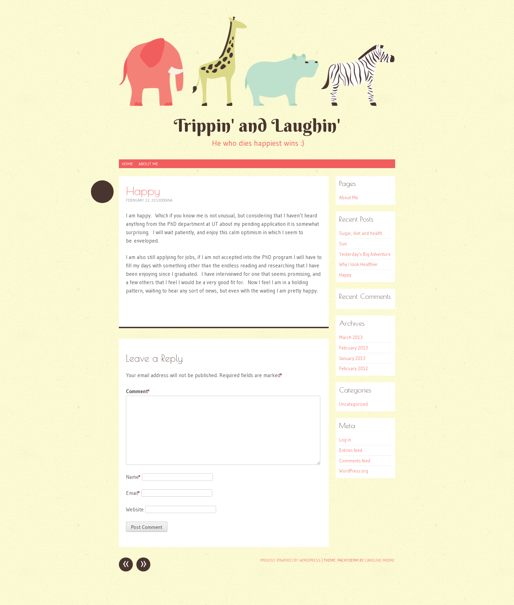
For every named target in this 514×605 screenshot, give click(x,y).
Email (133, 493)
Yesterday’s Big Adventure (365, 254)
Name (133, 477)
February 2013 (353, 348)
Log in (345, 439)
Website (135, 509)
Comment (138, 391)
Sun (343, 243)
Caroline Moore (379, 560)
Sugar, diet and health (360, 233)
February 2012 (353, 368)
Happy (345, 275)
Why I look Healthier (358, 264)
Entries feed (350, 450)
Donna (166, 200)
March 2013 (351, 337)
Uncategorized (353, 404)
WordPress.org (353, 471)
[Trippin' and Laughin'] (257, 61)
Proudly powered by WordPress (290, 560)
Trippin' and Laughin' (257, 125)
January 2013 (352, 358)
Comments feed (354, 460)
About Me (148, 163)
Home (127, 163)
